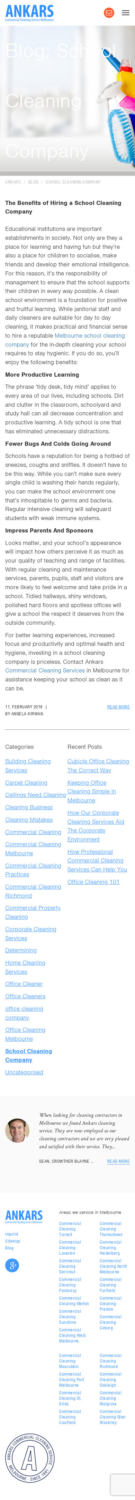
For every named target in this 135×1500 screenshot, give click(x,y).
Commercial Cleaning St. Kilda (70, 1398)
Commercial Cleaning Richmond (33, 891)
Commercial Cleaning (33, 832)
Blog (33, 182)
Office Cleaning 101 (94, 882)
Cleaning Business (29, 807)
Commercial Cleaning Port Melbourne (71, 1379)
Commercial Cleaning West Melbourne (72, 1335)
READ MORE (118, 707)
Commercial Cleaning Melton (74, 1300)
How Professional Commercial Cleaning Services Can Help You (97, 860)
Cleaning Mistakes (29, 819)
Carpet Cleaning (26, 782)
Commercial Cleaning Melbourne (33, 848)
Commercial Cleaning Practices (33, 870)
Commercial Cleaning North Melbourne (113, 1266)
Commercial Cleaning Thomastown (111, 1228)
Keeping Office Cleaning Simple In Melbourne (92, 791)
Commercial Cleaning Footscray (70, 1284)
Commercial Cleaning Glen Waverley (113, 1416)
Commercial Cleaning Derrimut (70, 1266)
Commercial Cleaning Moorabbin (70, 1360)
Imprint (11, 1234)
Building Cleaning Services (28, 765)
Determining (21, 950)
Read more (118, 1161)
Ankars (13, 182)
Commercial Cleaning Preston (111, 1303)
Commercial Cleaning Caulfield (70, 1416)
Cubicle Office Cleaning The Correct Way (98, 765)
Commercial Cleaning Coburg (111, 1322)
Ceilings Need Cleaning (35, 795)
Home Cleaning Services (25, 967)
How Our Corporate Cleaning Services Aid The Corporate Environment (96, 826)
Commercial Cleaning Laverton (70, 1247)
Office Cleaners (25, 996)
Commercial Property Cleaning (33, 912)
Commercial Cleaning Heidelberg (111, 1247)
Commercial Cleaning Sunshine (70, 1316)
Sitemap (12, 1241)
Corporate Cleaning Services (30, 933)
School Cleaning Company (73, 182)
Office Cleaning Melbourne (25, 1034)
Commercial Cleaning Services (45, 670)
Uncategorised (24, 1072)
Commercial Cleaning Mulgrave (111, 1398)
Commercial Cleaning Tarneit (70, 1228)
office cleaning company (24, 1013)
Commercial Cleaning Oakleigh (111, 1379)
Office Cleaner (24, 984)
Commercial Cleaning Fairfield (111, 1284)
